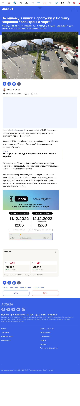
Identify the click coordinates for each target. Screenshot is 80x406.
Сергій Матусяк (13, 90)
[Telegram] (18, 309)
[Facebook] (3, 309)
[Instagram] (23, 309)
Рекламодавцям (45, 333)
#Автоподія (39, 287)
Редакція (43, 340)
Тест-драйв (5, 333)
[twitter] (14, 84)
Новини (3, 329)
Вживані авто (6, 340)
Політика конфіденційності (49, 348)
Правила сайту (45, 336)
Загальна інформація (47, 329)
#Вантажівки (26, 287)
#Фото (5, 287)
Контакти (43, 344)
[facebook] (9, 84)
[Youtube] (13, 309)
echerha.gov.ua (16, 130)
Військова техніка (7, 336)
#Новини (14, 287)
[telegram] (4, 84)
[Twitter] (8, 309)
